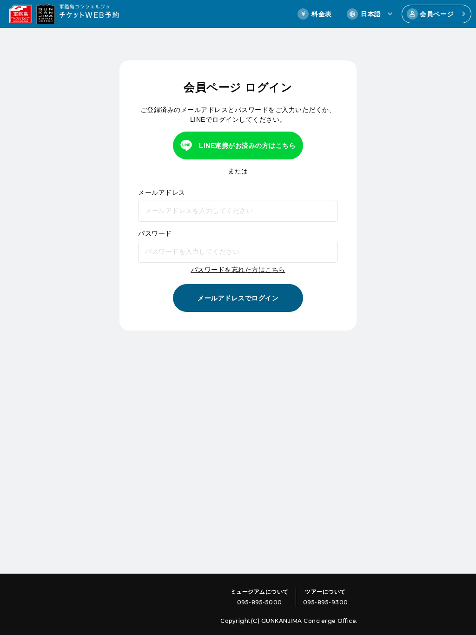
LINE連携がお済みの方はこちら (247, 145)
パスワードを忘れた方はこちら (238, 269)
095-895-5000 (259, 602)
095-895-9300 (325, 602)
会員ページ (437, 14)
